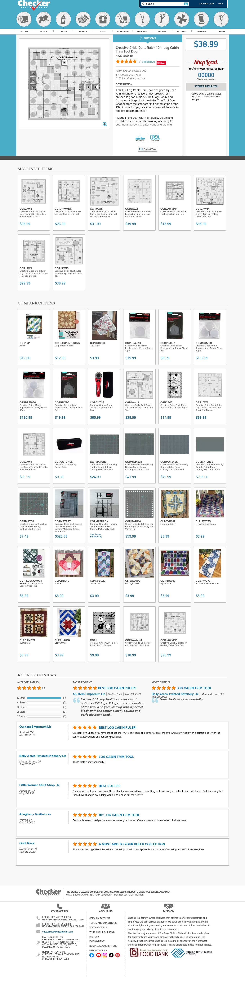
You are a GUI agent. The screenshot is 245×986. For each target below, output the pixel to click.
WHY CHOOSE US (98, 927)
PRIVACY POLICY (98, 950)
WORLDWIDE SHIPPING (102, 932)
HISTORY (94, 936)
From (131, 71)
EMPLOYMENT (97, 941)
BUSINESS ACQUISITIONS (103, 945)
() (140, 61)
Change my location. (206, 79)
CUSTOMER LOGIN (206, 4)
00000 (206, 75)
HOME (220, 4)
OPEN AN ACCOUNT (99, 918)
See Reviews (148, 61)
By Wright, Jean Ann (128, 74)
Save (162, 63)
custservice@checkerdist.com (57, 931)
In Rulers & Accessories (130, 78)
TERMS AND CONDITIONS (103, 922)
